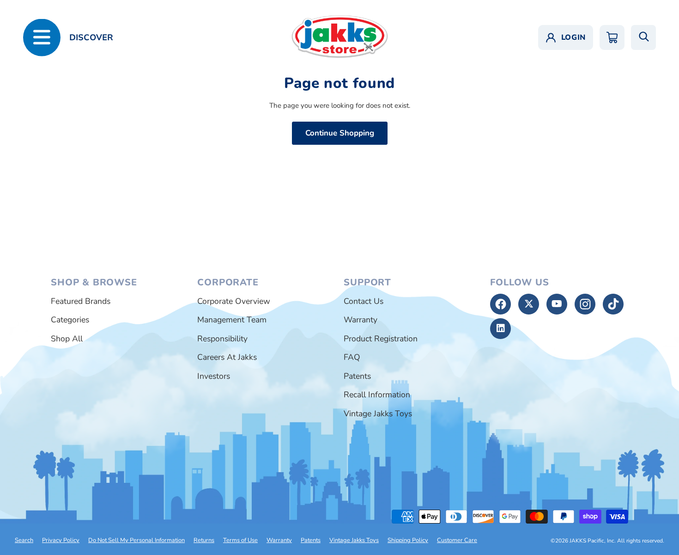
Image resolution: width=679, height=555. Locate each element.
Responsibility (222, 338)
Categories (70, 319)
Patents (357, 376)
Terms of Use (240, 540)
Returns (204, 540)
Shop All (67, 338)
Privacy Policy (60, 540)
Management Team (232, 319)
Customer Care (457, 540)
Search (24, 540)
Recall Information (377, 394)
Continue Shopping (339, 133)
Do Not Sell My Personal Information (136, 540)
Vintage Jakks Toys (378, 413)
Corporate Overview (233, 301)
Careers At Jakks (227, 357)
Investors (213, 376)
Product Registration (381, 338)
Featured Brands (80, 301)
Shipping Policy (408, 540)
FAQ (352, 357)
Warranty (360, 319)
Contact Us (363, 301)
